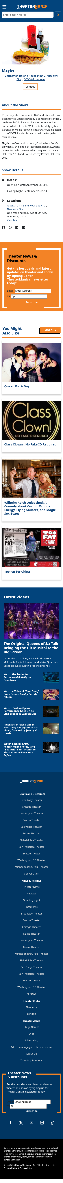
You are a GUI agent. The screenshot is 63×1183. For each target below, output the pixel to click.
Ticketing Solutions (31, 1060)
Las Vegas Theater (31, 826)
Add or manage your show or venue (31, 1047)
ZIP (9, 296)
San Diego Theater (31, 967)
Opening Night (31, 900)
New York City (15, 209)
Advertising (31, 1040)
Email (11, 290)
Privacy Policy (10, 1168)
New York (31, 1007)
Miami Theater (31, 833)
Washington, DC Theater (31, 860)
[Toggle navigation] (2, 6)
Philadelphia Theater (31, 840)
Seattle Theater (31, 853)
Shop (32, 1033)
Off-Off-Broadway (34, 79)
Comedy (30, 86)
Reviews (31, 893)
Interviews (32, 907)
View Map (12, 220)
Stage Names (31, 1027)
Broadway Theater (31, 800)
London (31, 1013)
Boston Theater (32, 820)
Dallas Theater (31, 933)
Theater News (32, 887)
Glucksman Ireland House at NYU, (25, 75)
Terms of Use (26, 1168)
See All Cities (31, 873)
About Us (31, 1053)
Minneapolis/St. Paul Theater (31, 867)
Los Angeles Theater (31, 813)
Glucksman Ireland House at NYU (26, 205)
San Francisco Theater (31, 847)
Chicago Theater (31, 806)
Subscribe (31, 302)
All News (31, 994)
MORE (49, 330)
